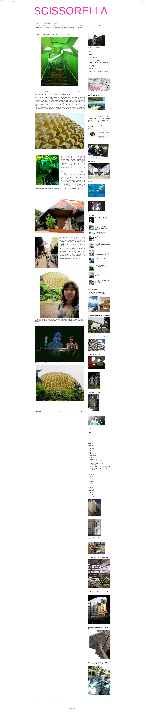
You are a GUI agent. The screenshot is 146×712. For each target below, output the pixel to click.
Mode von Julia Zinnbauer (94, 66)
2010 (90, 492)
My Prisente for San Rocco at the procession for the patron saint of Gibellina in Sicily (99, 233)
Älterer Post (81, 411)
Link (71, 93)
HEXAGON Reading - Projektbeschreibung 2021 (99, 71)
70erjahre (90, 116)
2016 (90, 448)
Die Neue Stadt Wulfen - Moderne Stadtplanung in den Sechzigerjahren (102, 281)
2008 (90, 496)
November (92, 455)
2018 (90, 445)
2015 (90, 450)
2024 (90, 434)
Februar (92, 485)
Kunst (95, 120)
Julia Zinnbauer (92, 52)
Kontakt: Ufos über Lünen (100, 258)
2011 (90, 490)
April (91, 481)
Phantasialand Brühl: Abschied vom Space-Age (100, 466)
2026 (90, 431)
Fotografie (107, 118)
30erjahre (94, 115)
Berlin (105, 116)
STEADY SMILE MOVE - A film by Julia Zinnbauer (99, 62)
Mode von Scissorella (93, 121)
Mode (108, 120)
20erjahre (90, 115)
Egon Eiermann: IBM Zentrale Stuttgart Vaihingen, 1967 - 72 (101, 266)
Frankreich (90, 120)
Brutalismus (91, 118)
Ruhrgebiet (100, 121)
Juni (91, 477)
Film (103, 118)
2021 (90, 439)
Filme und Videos (92, 56)
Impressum (91, 70)
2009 (90, 494)
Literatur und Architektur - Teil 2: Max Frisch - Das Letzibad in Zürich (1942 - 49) (102, 244)
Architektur (100, 117)
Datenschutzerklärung (93, 68)
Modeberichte (92, 65)
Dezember (92, 453)
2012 (90, 489)
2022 (90, 438)
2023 (90, 436)
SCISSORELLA (71, 11)
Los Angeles (103, 120)
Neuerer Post (38, 411)
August (91, 474)
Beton (108, 116)
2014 (90, 452)
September (92, 459)
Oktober (92, 457)
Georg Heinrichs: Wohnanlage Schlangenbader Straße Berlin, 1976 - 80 (101, 274)
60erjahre (107, 115)
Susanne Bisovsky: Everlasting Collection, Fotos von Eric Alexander (101, 219)
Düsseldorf (98, 118)
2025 (90, 432)
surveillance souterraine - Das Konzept (97, 63)
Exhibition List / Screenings (94, 60)
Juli (91, 476)
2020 (90, 441)
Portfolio (90, 54)
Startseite (60, 411)
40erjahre (98, 115)
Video (104, 121)
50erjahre (103, 115)
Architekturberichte (93, 57)
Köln (98, 120)
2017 (90, 447)
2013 (90, 487)
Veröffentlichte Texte (93, 59)
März (91, 483)
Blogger (75, 708)
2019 (90, 443)
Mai (91, 479)
